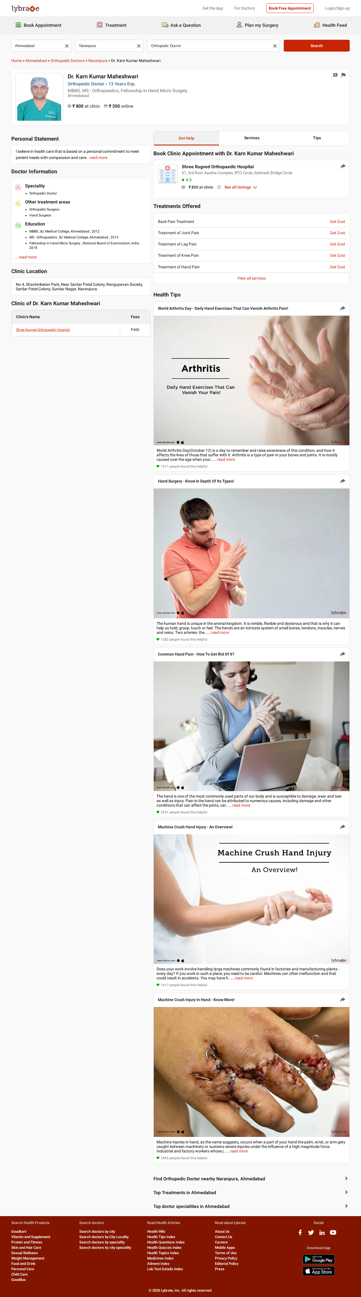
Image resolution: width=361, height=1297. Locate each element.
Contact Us (223, 1237)
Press (219, 1269)
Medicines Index (160, 1258)
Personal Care (22, 1269)
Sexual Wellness (24, 1253)
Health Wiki (156, 1231)
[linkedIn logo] (322, 1234)
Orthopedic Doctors (67, 60)
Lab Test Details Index (165, 1269)
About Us (222, 1231)
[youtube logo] (333, 1234)
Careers (221, 1242)
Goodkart (18, 1231)
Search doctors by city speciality (105, 1247)
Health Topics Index (163, 1253)
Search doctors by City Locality (104, 1237)
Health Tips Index (161, 1237)
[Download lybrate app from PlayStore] (318, 1263)
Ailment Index (158, 1263)
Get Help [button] (186, 138)
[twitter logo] (311, 1234)
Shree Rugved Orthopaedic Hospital (43, 330)
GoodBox (18, 1280)
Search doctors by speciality (102, 1242)
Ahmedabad (36, 60)
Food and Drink (23, 1263)
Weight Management (27, 1258)
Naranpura (97, 60)
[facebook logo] (300, 1234)
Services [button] (251, 138)
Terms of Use (226, 1253)
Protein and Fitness (26, 1242)
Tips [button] (317, 138)
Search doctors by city (97, 1231)
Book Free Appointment (290, 8)
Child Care (19, 1274)
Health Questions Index (166, 1242)
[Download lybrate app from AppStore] (318, 1275)
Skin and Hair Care (26, 1247)
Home (16, 60)
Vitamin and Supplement (30, 1237)
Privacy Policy (226, 1258)
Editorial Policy (226, 1263)
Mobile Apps (225, 1247)
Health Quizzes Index (164, 1247)
